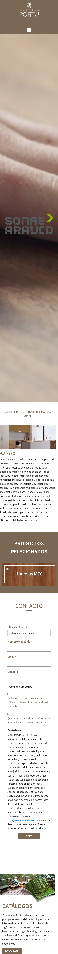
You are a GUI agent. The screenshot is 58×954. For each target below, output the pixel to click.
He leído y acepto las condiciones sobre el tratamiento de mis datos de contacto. (28, 702)
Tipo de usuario (17, 626)
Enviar (29, 836)
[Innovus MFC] (29, 574)
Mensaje (12, 671)
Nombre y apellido (18, 641)
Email (10, 656)
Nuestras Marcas (39, 411)
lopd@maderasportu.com (21, 820)
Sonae (28, 415)
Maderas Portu (14, 411)
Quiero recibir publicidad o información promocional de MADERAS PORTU (28, 720)
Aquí (43, 828)
